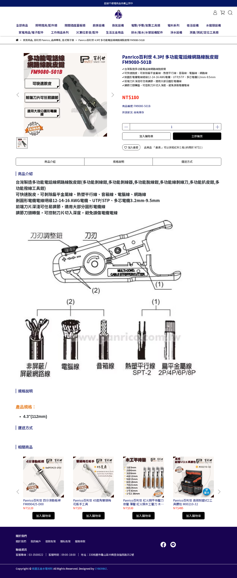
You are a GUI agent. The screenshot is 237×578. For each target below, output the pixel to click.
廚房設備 (99, 25)
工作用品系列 (60, 32)
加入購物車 (146, 136)
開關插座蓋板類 (75, 25)
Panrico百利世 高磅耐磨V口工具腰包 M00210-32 (192, 502)
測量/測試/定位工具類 (204, 32)
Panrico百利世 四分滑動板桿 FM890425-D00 (42, 502)
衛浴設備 (193, 25)
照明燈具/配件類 (46, 25)
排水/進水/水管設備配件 (147, 32)
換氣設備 (118, 25)
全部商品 (22, 25)
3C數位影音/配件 (87, 32)
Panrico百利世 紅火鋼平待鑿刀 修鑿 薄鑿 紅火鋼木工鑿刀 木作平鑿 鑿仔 (143, 502)
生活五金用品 (115, 32)
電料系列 (173, 25)
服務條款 (80, 541)
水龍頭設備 (213, 25)
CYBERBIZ (101, 568)
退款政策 (50, 541)
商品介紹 (50, 161)
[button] (112, 95)
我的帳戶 (36, 541)
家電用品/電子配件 (31, 32)
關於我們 (21, 541)
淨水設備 (176, 32)
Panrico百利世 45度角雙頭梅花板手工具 (92, 502)
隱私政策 (65, 541)
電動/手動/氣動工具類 (145, 25)
